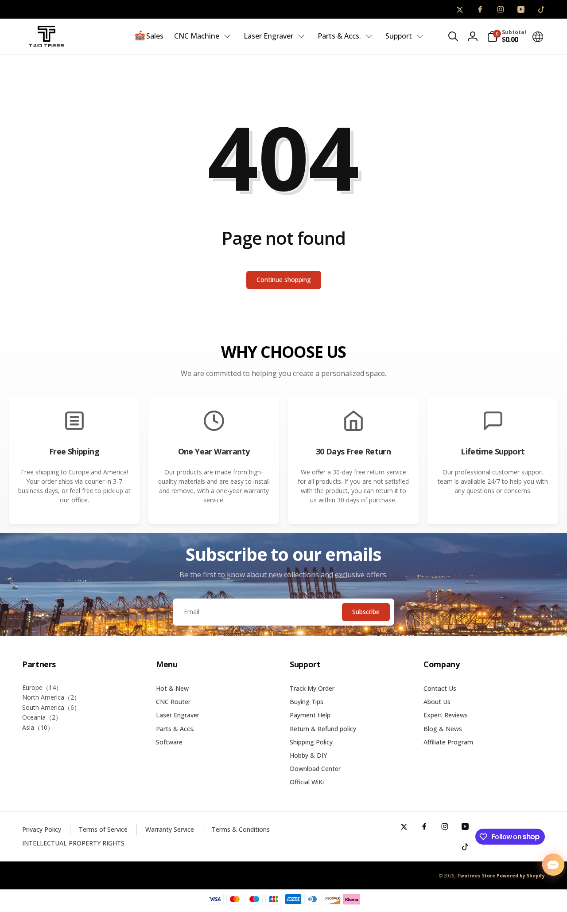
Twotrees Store (476, 876)
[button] (453, 36)
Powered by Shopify (521, 876)
